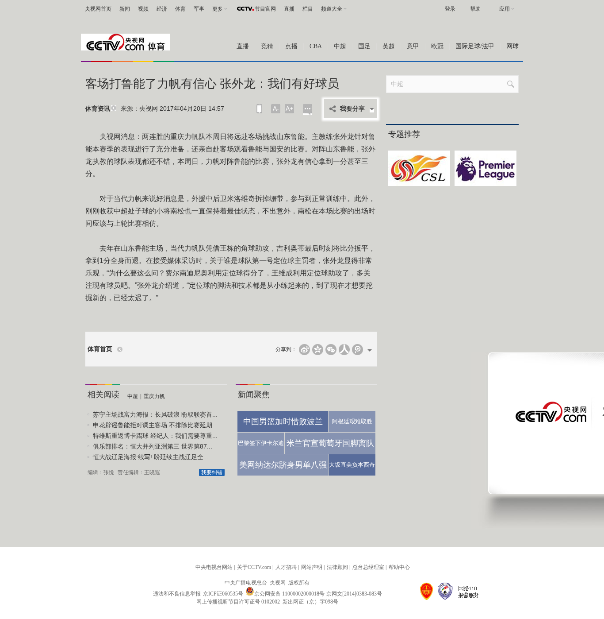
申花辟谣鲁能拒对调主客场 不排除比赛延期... (155, 425)
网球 (512, 46)
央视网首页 (98, 9)
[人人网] (344, 349)
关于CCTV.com (254, 567)
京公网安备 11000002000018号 (289, 594)
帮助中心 (399, 567)
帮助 (475, 9)
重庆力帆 (154, 396)
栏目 (307, 9)
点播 (291, 46)
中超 (340, 46)
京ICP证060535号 (223, 594)
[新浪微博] (304, 349)
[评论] (307, 109)
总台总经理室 (368, 567)
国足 (364, 46)
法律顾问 (337, 567)
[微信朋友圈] (330, 349)
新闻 (124, 9)
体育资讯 (97, 108)
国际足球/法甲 (474, 46)
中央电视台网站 (214, 567)
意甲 (413, 46)
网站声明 (311, 567)
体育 (180, 9)
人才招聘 (286, 567)
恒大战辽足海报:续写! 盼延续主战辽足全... (151, 456)
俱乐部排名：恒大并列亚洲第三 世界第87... (152, 446)
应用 (504, 9)
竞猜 (267, 46)
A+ (289, 108)
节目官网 (265, 9)
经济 (162, 9)
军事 (199, 9)
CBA (316, 46)
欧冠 (437, 46)
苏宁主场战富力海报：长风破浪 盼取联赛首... (155, 414)
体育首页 (100, 349)
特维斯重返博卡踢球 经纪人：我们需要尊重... (155, 435)
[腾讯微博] (357, 349)
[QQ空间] (317, 349)
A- (276, 108)
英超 (388, 46)
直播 (289, 9)
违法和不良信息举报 (177, 594)
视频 (143, 9)
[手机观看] (259, 108)
